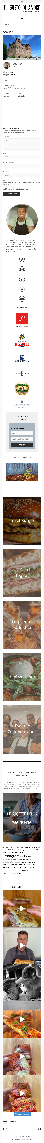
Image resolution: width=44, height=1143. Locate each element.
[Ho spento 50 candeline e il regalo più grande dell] (22, 982)
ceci (9, 850)
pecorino (6, 864)
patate (32, 862)
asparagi (12, 847)
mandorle (7, 860)
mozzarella (8, 862)
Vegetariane (36, 788)
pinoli (29, 864)
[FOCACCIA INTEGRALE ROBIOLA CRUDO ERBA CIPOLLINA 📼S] (22, 908)
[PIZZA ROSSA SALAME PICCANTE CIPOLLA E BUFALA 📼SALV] (22, 1056)
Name (5, 153)
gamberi (11, 852)
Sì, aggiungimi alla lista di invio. (16, 189)
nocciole (17, 862)
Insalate (18, 784)
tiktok (24, 870)
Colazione (29, 782)
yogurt (36, 871)
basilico (24, 847)
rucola (5, 871)
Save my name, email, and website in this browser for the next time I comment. (21, 183)
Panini (24, 784)
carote (5, 850)
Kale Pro (27, 1136)
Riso (10, 788)
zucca (13, 873)
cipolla (24, 850)
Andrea (14, 67)
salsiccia (12, 871)
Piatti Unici (13, 786)
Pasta (29, 784)
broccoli (32, 847)
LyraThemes (28, 1140)
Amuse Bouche (9, 782)
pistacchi (6, 867)
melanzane (21, 860)
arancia (5, 847)
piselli (33, 864)
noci (22, 862)
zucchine (20, 874)
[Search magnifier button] (37, 1128)
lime (21, 856)
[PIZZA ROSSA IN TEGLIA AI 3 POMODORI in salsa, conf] (22, 1093)
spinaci (18, 871)
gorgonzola (19, 852)
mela (14, 859)
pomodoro (16, 867)
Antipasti (17, 782)
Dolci (35, 782)
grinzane (10, 72)
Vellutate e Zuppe (26, 788)
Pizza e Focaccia (22, 786)
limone (27, 856)
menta (28, 860)
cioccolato (16, 850)
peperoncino (14, 864)
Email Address (8, 162)
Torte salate (16, 788)
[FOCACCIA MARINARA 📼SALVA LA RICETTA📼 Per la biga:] (22, 1019)
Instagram (11, 856)
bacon (18, 847)
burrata (38, 847)
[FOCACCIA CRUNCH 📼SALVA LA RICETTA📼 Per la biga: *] (22, 945)
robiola (32, 867)
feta (5, 852)
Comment (6, 137)
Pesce (33, 784)
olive (26, 862)
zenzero (6, 874)
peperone (22, 864)
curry (36, 850)
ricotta (26, 867)
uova (30, 871)
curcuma (30, 850)
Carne (23, 782)
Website (6, 171)
